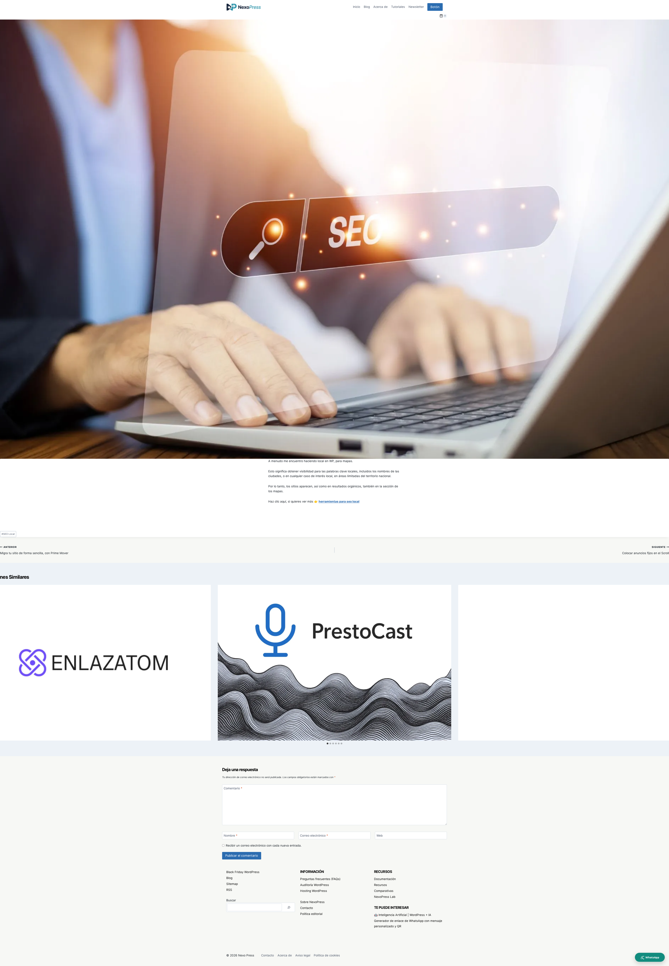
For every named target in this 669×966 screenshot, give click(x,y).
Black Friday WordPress (242, 872)
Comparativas (383, 891)
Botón (435, 7)
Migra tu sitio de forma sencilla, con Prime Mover (34, 550)
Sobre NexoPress (312, 902)
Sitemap (232, 884)
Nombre (230, 835)
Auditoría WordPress (314, 885)
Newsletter (416, 7)
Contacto (306, 908)
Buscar (231, 900)
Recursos (380, 885)
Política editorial (311, 914)
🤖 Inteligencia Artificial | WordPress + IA (402, 915)
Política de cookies (327, 955)
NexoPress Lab (384, 897)
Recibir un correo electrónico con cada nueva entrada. (264, 845)
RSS (229, 890)
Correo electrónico (314, 835)
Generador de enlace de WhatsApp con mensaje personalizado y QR (408, 923)
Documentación (385, 879)
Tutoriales (398, 7)
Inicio (356, 7)
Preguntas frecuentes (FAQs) (320, 879)
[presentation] (334, 663)
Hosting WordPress (313, 891)
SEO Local (8, 534)
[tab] (327, 743)
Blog (367, 7)
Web (379, 835)
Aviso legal (302, 955)
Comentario (233, 788)
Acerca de (380, 7)
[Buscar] (289, 907)
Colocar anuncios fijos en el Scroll (645, 550)
